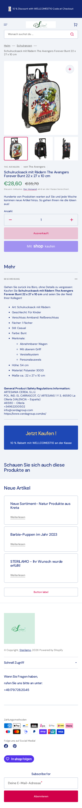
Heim (7, 45)
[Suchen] (73, 34)
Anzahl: (8, 211)
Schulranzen (24, 45)
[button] (5, 24)
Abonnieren (41, 796)
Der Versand (30, 189)
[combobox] (41, 34)
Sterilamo (25, 650)
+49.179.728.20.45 (16, 690)
